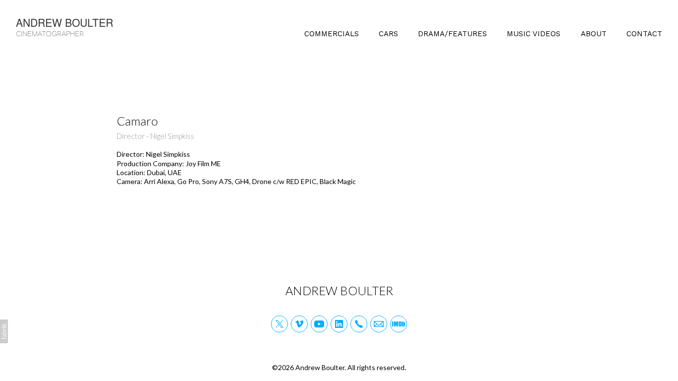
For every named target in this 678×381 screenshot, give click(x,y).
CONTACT (644, 33)
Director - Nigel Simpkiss (155, 135)
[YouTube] (319, 324)
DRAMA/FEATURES (452, 33)
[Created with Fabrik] (4, 331)
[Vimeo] (299, 324)
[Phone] (358, 324)
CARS (388, 33)
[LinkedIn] (339, 324)
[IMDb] (398, 324)
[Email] (378, 324)
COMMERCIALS (331, 33)
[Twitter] (279, 324)
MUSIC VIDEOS (533, 33)
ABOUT (594, 33)
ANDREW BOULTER (339, 290)
